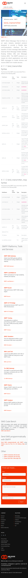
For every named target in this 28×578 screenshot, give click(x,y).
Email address (5, 495)
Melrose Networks (5, 527)
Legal (2, 548)
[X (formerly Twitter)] (1, 535)
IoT (15, 525)
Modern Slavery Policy (5, 544)
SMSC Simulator (8, 345)
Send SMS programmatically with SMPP (12, 442)
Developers (3, 519)
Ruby (23, 444)
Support (2, 521)
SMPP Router (7, 296)
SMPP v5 (3, 37)
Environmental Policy (5, 546)
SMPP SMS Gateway (9, 266)
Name (3, 471)
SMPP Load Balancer (9, 281)
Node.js (20, 444)
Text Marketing (18, 521)
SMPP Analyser (7, 410)
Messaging (17, 515)
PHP (2, 445)
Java (6, 444)
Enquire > (22, 501)
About (2, 525)
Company (4, 477)
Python (3, 444)
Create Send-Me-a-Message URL (12, 458)
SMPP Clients (7, 393)
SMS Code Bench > (6, 430)
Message (4, 483)
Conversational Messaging (20, 517)
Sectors (2, 517)
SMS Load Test (7, 361)
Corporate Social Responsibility (4, 541)
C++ (14, 444)
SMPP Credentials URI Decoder (12, 456)
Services (3, 515)
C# (16, 444)
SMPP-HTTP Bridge (8, 311)
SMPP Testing (7, 329)
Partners (2, 550)
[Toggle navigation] (25, 3)
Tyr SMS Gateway (8, 378)
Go (9, 444)
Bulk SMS (17, 523)
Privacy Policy (4, 538)
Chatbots (17, 519)
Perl (11, 444)
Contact (2, 523)
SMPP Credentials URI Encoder (12, 455)
